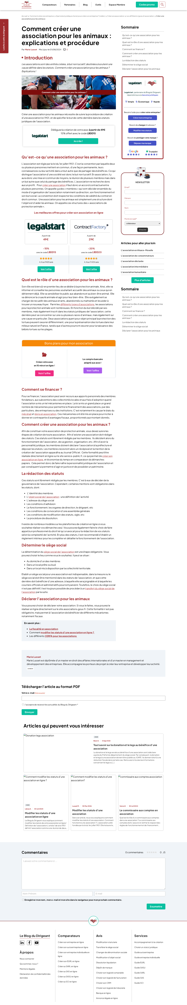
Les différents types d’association (140, 16)
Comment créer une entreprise (42, 16)
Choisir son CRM (103, 983)
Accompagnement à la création (148, 942)
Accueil (24, 16)
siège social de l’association (59, 551)
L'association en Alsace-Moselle (137, 250)
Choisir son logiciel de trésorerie (110, 988)
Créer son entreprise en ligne (71, 942)
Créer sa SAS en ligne (67, 971)
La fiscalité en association (43, 628)
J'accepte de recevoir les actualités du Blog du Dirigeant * (51, 704)
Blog (85, 4)
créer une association (54, 185)
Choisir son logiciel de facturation (111, 978)
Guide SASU (139, 967)
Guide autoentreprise (144, 952)
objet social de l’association (44, 496)
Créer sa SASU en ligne (68, 976)
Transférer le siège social (107, 947)
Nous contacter (27, 958)
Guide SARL (139, 972)
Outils (98, 4)
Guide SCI (138, 983)
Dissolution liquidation (106, 962)
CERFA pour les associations (61, 636)
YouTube (36, 942)
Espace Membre (117, 4)
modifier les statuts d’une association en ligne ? (68, 632)
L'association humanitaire (133, 272)
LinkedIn (30, 668)
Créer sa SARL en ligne (68, 966)
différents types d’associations (77, 304)
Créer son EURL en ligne (68, 961)
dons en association (45, 413)
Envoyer (29, 712)
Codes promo (147, 4)
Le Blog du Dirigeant (26, 4)
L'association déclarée (132, 261)
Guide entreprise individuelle (147, 957)
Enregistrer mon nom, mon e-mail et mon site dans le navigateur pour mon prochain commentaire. (73, 900)
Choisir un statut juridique (145, 947)
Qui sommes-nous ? (29, 964)
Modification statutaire (106, 942)
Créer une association (115, 16)
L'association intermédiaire (134, 266)
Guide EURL (139, 962)
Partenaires (69, 4)
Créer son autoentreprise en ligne (73, 947)
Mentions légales (27, 969)
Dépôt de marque (104, 967)
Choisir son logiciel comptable (110, 972)
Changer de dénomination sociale (111, 952)
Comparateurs (49, 4)
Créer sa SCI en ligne (67, 981)
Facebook (29, 942)
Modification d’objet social (108, 957)
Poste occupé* (131, 219)
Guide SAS (139, 978)
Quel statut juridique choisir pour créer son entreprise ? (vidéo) (80, 16)
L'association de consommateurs (137, 255)
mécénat (26, 413)
